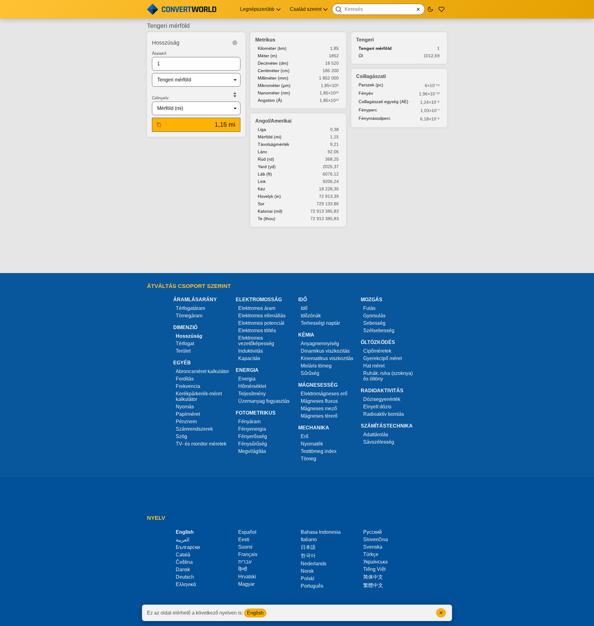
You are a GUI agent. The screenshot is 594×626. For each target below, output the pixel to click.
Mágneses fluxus (319, 401)
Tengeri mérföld (375, 48)
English (255, 612)
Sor (261, 203)
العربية (182, 539)
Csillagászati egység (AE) (383, 101)
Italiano (309, 539)
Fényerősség (252, 436)
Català (183, 554)
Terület (183, 351)
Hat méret (374, 365)
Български (188, 547)
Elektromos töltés (257, 330)
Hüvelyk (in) (269, 196)
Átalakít (159, 53)
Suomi (245, 547)
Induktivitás (250, 351)
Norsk (307, 571)
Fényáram (249, 421)
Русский (372, 532)
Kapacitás (249, 358)
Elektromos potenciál (261, 323)
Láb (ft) (265, 174)
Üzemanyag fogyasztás (264, 401)
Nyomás (185, 406)
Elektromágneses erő (324, 393)
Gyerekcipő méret (382, 358)
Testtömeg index (319, 451)
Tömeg (308, 458)
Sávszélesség (378, 442)
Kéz (261, 188)
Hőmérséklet (252, 386)
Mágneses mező (319, 408)
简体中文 (373, 577)
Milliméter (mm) (273, 78)
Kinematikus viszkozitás (327, 358)
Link (262, 181)
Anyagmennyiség (320, 343)
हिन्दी (242, 569)
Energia (247, 378)
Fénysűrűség (252, 443)
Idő (304, 308)
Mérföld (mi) (270, 136)
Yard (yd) (267, 166)
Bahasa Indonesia (321, 532)
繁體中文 (373, 585)
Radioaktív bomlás (383, 414)
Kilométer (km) (272, 48)
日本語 (308, 547)
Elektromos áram (256, 308)
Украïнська (375, 561)
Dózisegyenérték (381, 399)
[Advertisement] (297, 250)
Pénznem (186, 421)
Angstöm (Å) (270, 100)
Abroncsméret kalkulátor (202, 371)
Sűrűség (310, 373)
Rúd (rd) (266, 159)
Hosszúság (189, 336)
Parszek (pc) (371, 84)
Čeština (184, 562)
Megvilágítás (252, 451)
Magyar (246, 584)
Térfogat (185, 343)
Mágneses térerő (319, 416)
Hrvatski (247, 576)
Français (247, 554)
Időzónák (311, 315)
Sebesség (374, 323)
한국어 (308, 555)
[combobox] (378, 9)
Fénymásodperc (374, 118)
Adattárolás (375, 434)
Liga (262, 129)
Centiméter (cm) (274, 70)
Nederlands (313, 563)
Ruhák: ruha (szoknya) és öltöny (388, 376)
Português (312, 586)
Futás (369, 308)
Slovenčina (375, 539)
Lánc (262, 151)
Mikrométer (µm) (274, 85)
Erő (304, 436)
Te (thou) (266, 218)
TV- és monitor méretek (201, 443)
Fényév (366, 93)
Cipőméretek (377, 351)
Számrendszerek (194, 429)
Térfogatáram (190, 308)
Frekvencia (188, 386)
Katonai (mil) (270, 211)
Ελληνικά (186, 584)
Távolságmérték (273, 144)
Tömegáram (189, 315)
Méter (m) (267, 55)
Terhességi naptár (320, 323)
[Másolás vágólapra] (159, 124)
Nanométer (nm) (274, 92)
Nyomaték (312, 443)
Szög (181, 436)
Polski (307, 578)
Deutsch (185, 577)
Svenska (372, 547)
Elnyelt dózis (377, 406)
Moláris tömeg (316, 365)
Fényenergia (252, 429)
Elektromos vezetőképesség (256, 340)
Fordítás (185, 378)
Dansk (183, 569)
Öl (361, 55)
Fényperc (368, 109)
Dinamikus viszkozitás (325, 351)
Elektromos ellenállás (262, 315)
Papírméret (188, 414)
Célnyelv (160, 97)
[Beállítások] (234, 42)
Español (247, 532)
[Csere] (234, 94)
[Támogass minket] (441, 9)
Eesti (243, 539)
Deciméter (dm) (273, 63)
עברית (245, 561)
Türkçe (370, 554)
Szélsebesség (378, 330)
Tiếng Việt (374, 569)
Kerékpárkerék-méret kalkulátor (199, 396)
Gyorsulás (374, 315)
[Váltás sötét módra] (430, 9)
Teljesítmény (252, 393)
